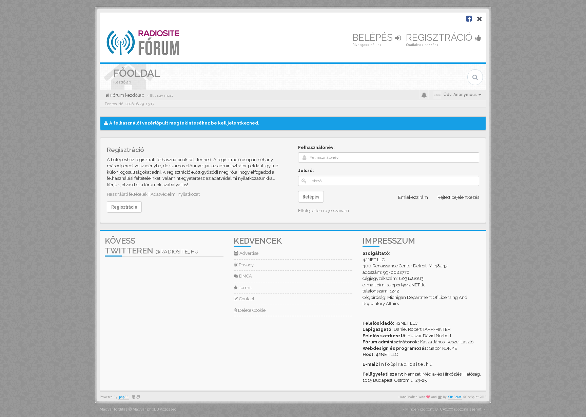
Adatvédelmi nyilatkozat (175, 194)
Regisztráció (440, 37)
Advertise (248, 253)
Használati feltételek (127, 194)
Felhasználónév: (316, 147)
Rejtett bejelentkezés (458, 197)
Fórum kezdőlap (126, 95)
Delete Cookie (251, 310)
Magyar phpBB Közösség (155, 409)
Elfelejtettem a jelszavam (323, 210)
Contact (246, 298)
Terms (244, 287)
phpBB (124, 397)
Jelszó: (306, 170)
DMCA (245, 276)
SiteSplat (454, 397)
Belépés (373, 37)
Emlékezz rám (413, 197)
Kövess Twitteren (151, 245)
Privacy (246, 264)
